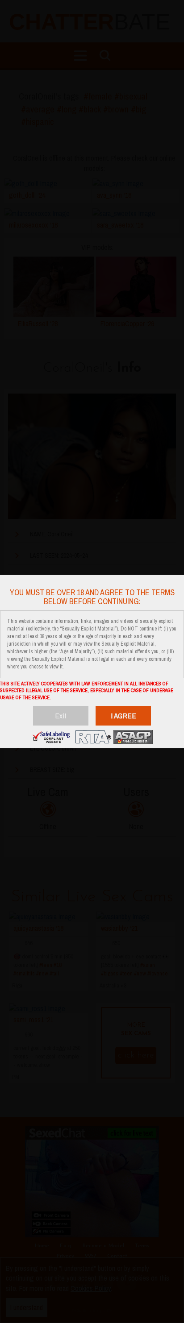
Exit (61, 715)
